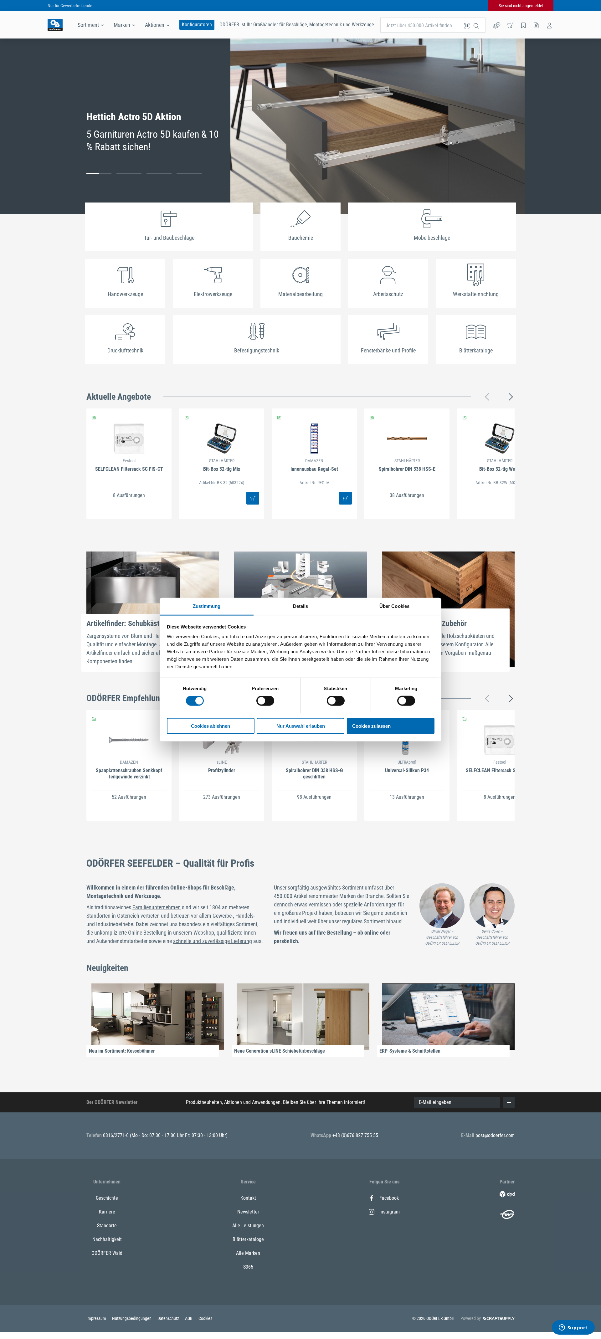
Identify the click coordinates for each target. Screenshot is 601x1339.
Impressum (96, 1318)
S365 (248, 1267)
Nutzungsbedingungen (132, 1318)
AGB (189, 1318)
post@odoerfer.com (495, 1135)
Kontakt (248, 1198)
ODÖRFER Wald (106, 1253)
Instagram (389, 1212)
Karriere (107, 1212)
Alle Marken (248, 1253)
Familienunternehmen (156, 907)
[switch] (265, 701)
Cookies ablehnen (210, 726)
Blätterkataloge (248, 1239)
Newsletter (248, 1212)
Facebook (389, 1198)
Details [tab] (300, 606)
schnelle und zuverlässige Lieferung (212, 941)
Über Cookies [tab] (394, 606)
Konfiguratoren (197, 25)
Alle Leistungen (248, 1226)
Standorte (107, 1226)
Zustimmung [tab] (207, 606)
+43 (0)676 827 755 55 (355, 1135)
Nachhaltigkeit (107, 1239)
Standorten (98, 915)
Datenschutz (168, 1318)
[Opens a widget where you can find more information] (573, 1328)
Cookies (205, 1318)
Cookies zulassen (371, 726)
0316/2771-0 (116, 1135)
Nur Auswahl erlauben (300, 726)
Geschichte (107, 1198)
